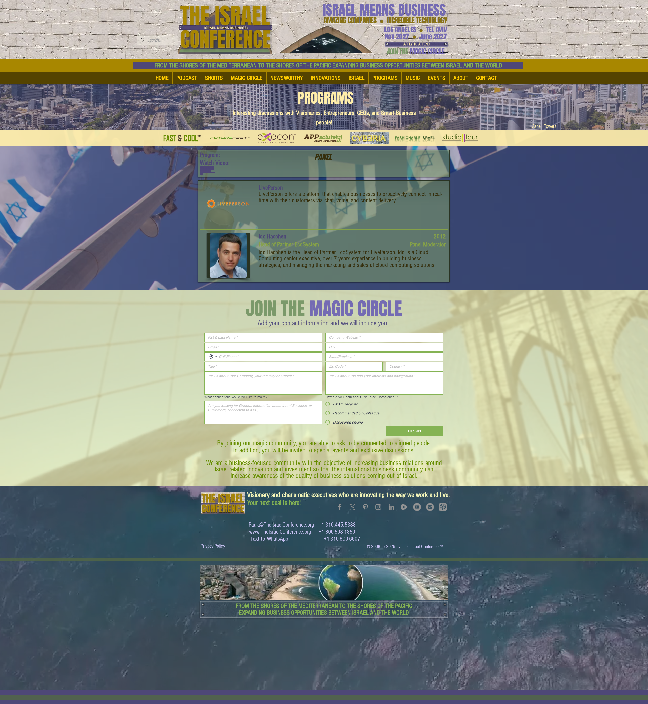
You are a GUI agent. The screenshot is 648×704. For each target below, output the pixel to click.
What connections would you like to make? (237, 397)
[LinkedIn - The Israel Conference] (391, 507)
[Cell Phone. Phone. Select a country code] (213, 357)
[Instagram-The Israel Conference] (378, 507)
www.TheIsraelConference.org (280, 531)
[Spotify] (430, 507)
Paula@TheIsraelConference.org (281, 524)
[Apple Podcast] (443, 507)
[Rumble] (404, 507)
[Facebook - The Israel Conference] (339, 507)
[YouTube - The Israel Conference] (417, 507)
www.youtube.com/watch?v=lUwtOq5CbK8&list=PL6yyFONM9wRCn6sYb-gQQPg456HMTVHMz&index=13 (207, 170)
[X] (352, 507)
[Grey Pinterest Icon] (365, 507)
